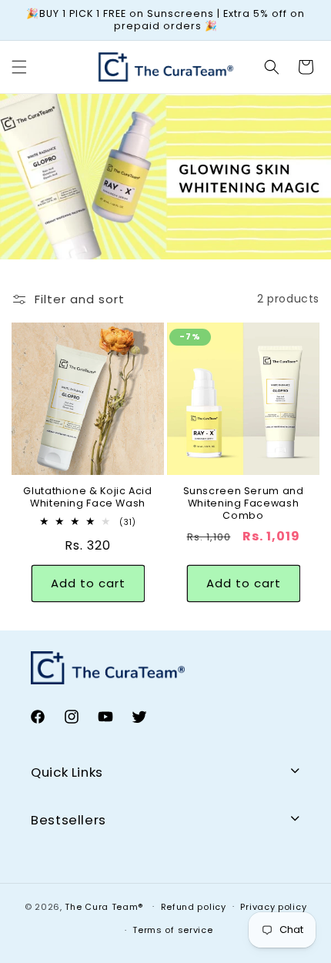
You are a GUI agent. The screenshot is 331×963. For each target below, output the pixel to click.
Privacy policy (273, 907)
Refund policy (193, 907)
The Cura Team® (105, 906)
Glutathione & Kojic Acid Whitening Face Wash (87, 497)
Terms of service (172, 930)
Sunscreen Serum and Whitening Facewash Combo (243, 503)
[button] (19, 67)
